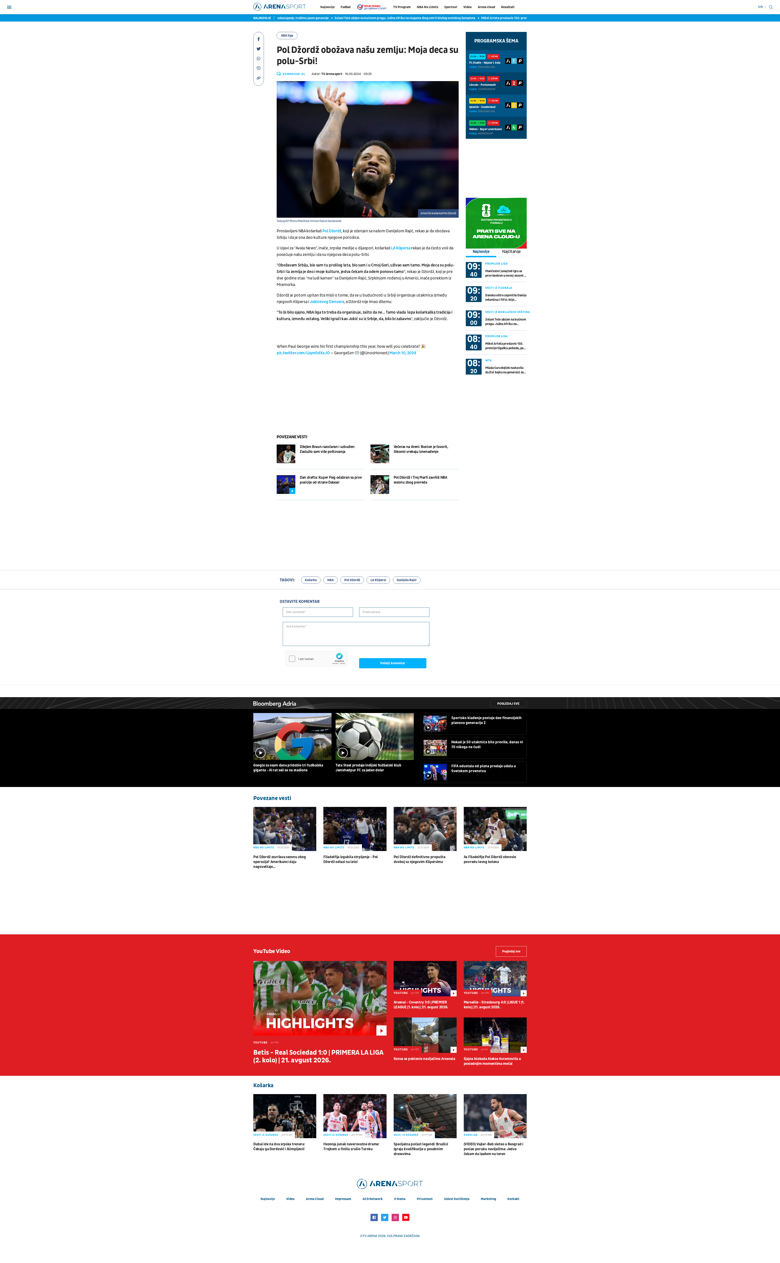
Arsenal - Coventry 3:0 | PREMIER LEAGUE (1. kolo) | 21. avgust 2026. (421, 1005)
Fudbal (346, 7)
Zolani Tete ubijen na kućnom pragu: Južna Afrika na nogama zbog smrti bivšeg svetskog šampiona (338, 18)
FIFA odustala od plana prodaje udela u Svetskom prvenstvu (483, 768)
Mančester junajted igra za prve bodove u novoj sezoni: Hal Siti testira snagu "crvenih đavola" (504, 273)
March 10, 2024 (402, 353)
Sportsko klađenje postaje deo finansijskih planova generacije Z (486, 720)
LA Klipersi (378, 580)
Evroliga (471, 1135)
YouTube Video (271, 951)
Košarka (311, 580)
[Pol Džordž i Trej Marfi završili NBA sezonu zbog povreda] (379, 484)
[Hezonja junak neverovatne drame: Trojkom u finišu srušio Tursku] (354, 1116)
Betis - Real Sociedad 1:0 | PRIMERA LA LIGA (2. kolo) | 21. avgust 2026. (318, 1056)
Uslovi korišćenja (456, 1199)
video (290, 1199)
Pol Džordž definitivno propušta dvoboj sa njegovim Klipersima (419, 859)
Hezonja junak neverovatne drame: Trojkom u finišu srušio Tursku (351, 1146)
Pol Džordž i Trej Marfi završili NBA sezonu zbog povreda (420, 480)
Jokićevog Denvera (327, 301)
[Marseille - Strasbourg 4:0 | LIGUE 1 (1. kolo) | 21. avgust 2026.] (495, 978)
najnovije (268, 1199)
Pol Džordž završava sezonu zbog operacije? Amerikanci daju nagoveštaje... (279, 862)
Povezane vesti (292, 437)
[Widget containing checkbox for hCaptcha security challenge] (316, 658)
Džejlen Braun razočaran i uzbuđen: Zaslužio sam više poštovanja (327, 449)
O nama (399, 1199)
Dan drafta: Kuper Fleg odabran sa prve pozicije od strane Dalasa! (331, 480)
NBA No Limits (427, 7)
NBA (330, 580)
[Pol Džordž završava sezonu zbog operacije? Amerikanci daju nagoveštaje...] (284, 829)
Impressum (343, 1199)
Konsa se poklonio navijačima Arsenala (424, 1058)
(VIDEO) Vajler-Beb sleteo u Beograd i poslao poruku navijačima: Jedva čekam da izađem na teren (493, 1149)
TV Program (402, 7)
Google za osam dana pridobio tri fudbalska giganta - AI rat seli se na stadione (288, 768)
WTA (488, 360)
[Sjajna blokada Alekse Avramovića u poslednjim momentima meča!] (495, 1035)
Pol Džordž (331, 231)
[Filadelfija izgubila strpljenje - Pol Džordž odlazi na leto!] (354, 829)
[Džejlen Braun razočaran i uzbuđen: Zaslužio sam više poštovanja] (286, 454)
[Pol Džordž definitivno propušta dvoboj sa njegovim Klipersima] (425, 829)
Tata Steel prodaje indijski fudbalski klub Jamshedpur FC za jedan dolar (368, 768)
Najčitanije (511, 251)
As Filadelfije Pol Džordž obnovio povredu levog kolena (490, 859)
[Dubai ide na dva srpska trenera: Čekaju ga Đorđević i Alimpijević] (284, 1116)
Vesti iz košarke (265, 1135)
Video (467, 7)
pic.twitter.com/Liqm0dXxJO (303, 353)
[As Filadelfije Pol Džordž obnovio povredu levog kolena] (495, 829)
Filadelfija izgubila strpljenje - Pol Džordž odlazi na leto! (350, 859)
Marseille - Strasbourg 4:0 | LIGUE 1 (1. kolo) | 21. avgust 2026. (494, 1005)
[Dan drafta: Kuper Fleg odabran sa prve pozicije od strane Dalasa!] (286, 484)
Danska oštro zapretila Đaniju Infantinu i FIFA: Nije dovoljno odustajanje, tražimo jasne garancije (505, 297)
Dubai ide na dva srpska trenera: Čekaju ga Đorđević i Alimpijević (279, 1146)
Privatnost (425, 1199)
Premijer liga (496, 263)
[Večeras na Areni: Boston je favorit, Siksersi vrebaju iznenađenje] (379, 454)
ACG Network (373, 1199)
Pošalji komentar (392, 663)
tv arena (370, 1236)
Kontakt (513, 1199)
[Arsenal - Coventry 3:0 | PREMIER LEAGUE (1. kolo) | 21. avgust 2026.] (425, 978)
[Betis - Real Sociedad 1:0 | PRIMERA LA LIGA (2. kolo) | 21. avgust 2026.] (320, 998)
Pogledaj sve (508, 704)
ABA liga (287, 36)
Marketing (488, 1199)
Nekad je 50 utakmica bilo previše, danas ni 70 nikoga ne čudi (487, 744)
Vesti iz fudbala (498, 288)
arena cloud (315, 1199)
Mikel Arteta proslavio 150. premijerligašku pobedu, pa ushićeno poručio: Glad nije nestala (479, 18)
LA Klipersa (400, 248)
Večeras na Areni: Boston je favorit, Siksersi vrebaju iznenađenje (421, 449)
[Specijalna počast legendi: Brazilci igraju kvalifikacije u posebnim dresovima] (425, 1116)
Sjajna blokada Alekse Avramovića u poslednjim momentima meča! (492, 1061)
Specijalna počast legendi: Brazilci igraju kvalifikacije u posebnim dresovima (421, 1149)
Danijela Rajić (407, 580)
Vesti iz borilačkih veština (507, 312)
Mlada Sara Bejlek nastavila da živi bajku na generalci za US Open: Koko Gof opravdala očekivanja (505, 370)
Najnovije (327, 7)
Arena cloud (486, 7)
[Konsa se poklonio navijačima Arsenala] (425, 1035)
